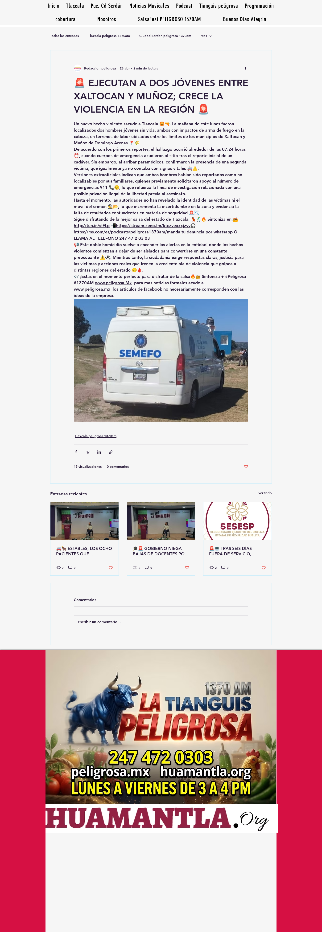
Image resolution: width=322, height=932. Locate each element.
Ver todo (265, 493)
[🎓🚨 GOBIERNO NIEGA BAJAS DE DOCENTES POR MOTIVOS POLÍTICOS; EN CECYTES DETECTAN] (161, 521)
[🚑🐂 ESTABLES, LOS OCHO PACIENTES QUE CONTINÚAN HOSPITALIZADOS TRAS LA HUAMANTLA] (84, 521)
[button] (244, 19)
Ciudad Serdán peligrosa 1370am (165, 36)
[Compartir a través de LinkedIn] (99, 452)
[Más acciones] (245, 68)
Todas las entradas (64, 36)
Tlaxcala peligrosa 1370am (109, 36)
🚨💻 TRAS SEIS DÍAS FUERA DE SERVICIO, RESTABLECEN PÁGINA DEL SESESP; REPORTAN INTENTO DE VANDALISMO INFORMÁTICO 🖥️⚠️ (236, 551)
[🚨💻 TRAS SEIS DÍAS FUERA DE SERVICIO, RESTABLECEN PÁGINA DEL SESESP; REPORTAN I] (237, 521)
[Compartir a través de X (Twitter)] (87, 452)
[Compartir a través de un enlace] (110, 452)
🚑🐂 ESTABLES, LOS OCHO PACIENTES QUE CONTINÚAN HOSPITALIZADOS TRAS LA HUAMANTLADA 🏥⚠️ (84, 551)
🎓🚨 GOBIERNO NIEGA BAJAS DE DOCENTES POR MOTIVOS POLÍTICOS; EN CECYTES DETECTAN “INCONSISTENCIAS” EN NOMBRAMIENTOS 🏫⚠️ (160, 551)
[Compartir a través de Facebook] (76, 452)
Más (204, 36)
